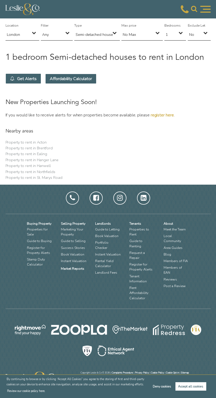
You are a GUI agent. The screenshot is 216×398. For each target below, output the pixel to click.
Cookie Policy (157, 372)
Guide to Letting (107, 229)
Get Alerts (26, 79)
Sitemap (185, 372)
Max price (128, 25)
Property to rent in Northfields (31, 171)
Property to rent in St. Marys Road (34, 177)
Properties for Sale (37, 232)
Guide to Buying (39, 241)
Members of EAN (173, 270)
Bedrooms (172, 25)
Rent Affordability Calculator (139, 293)
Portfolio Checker (102, 245)
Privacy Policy (142, 372)
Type (78, 25)
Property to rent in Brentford (29, 148)
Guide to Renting (136, 243)
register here (162, 115)
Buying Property (39, 223)
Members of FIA (176, 261)
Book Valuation (72, 254)
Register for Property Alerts (38, 250)
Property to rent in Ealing (26, 153)
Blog (167, 254)
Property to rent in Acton (26, 142)
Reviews (170, 279)
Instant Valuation (73, 261)
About (168, 223)
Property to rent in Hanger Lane (32, 160)
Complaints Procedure (122, 372)
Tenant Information (138, 279)
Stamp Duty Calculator (36, 262)
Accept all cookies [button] (190, 386)
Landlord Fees (106, 272)
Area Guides (173, 247)
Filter (44, 25)
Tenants (135, 223)
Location (12, 25)
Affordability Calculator (71, 79)
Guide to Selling (73, 241)
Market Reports (72, 268)
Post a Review (175, 286)
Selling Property (73, 223)
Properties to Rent (139, 232)
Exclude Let (196, 25)
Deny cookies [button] (162, 386)
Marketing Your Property (72, 232)
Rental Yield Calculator (104, 263)
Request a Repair (137, 255)
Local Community (172, 238)
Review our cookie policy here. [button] (26, 391)
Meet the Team (175, 229)
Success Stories (73, 247)
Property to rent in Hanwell (28, 165)
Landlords (103, 223)
